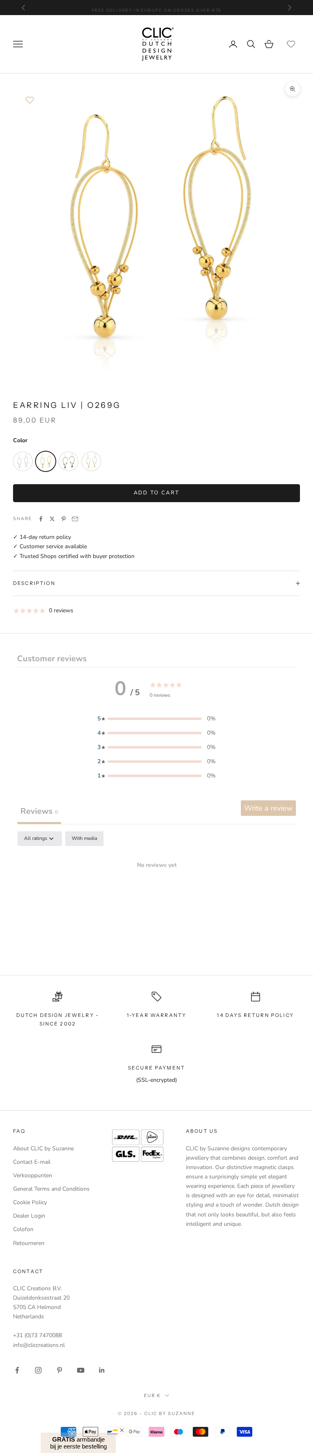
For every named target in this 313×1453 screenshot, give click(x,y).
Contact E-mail (32, 1162)
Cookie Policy (30, 1202)
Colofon (23, 1229)
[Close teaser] (122, 1430)
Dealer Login (29, 1216)
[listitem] (23, 461)
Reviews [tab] (39, 811)
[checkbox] (84, 838)
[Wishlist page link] (291, 44)
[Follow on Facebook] (17, 1370)
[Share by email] (75, 519)
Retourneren (28, 1243)
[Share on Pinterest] (63, 519)
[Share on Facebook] (40, 519)
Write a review (268, 808)
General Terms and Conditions (51, 1189)
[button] (156, 718)
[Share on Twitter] (52, 519)
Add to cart (157, 492)
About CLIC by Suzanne (43, 1148)
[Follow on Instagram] (38, 1370)
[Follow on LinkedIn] (102, 1370)
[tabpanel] (156, 893)
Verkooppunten (32, 1175)
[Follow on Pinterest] (59, 1370)
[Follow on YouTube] (81, 1370)
